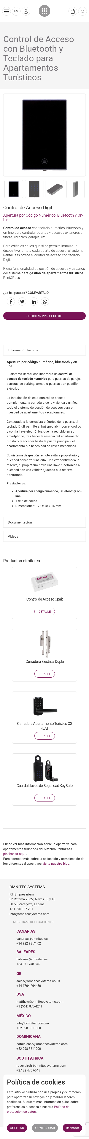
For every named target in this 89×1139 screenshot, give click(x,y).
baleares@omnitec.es (32, 959)
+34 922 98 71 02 (28, 943)
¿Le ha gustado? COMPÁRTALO (26, 293)
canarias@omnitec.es (32, 939)
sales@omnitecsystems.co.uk (38, 981)
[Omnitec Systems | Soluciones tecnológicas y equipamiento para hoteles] (45, 11)
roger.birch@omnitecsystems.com (41, 1066)
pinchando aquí (14, 854)
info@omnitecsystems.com (29, 914)
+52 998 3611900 (28, 1028)
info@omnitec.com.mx (32, 1023)
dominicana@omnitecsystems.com (42, 1044)
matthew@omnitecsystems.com (39, 1002)
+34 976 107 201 (21, 909)
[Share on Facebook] (10, 301)
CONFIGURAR (45, 1128)
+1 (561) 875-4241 (29, 1006)
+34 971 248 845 (28, 964)
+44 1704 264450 (28, 986)
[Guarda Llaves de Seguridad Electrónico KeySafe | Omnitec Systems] (44, 768)
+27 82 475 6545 (28, 1070)
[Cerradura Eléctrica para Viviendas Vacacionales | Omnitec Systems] (44, 644)
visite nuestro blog (56, 864)
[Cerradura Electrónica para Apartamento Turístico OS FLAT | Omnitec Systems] (44, 706)
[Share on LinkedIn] (32, 301)
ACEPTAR (17, 1128)
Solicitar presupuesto (44, 316)
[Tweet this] (21, 301)
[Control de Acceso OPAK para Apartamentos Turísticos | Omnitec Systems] (44, 582)
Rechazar (72, 1128)
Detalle (44, 611)
